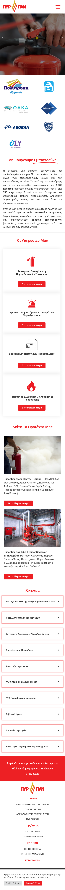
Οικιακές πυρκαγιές (16, 730)
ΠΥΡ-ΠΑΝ (32, 843)
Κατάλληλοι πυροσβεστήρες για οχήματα (27, 746)
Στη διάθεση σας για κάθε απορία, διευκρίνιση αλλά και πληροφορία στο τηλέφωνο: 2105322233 (32, 768)
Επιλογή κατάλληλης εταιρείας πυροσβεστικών (30, 601)
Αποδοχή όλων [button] (33, 883)
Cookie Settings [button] (13, 883)
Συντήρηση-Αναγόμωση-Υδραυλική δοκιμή (27, 634)
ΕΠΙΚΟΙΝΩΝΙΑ (32, 860)
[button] (58, 7)
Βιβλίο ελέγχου (14, 714)
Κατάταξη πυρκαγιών (17, 666)
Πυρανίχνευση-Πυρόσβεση (19, 650)
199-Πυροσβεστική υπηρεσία (21, 698)
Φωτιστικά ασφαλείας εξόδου (21, 682)
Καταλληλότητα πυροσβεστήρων (23, 618)
